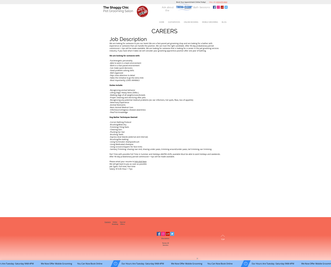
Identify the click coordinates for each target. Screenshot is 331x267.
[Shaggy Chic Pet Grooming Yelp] (222, 7)
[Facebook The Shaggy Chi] (214, 7)
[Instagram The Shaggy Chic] (218, 7)
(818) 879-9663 (221, 2)
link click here (140, 161)
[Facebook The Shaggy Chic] (159, 234)
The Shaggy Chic (116, 7)
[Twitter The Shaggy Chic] (226, 7)
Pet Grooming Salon (118, 11)
